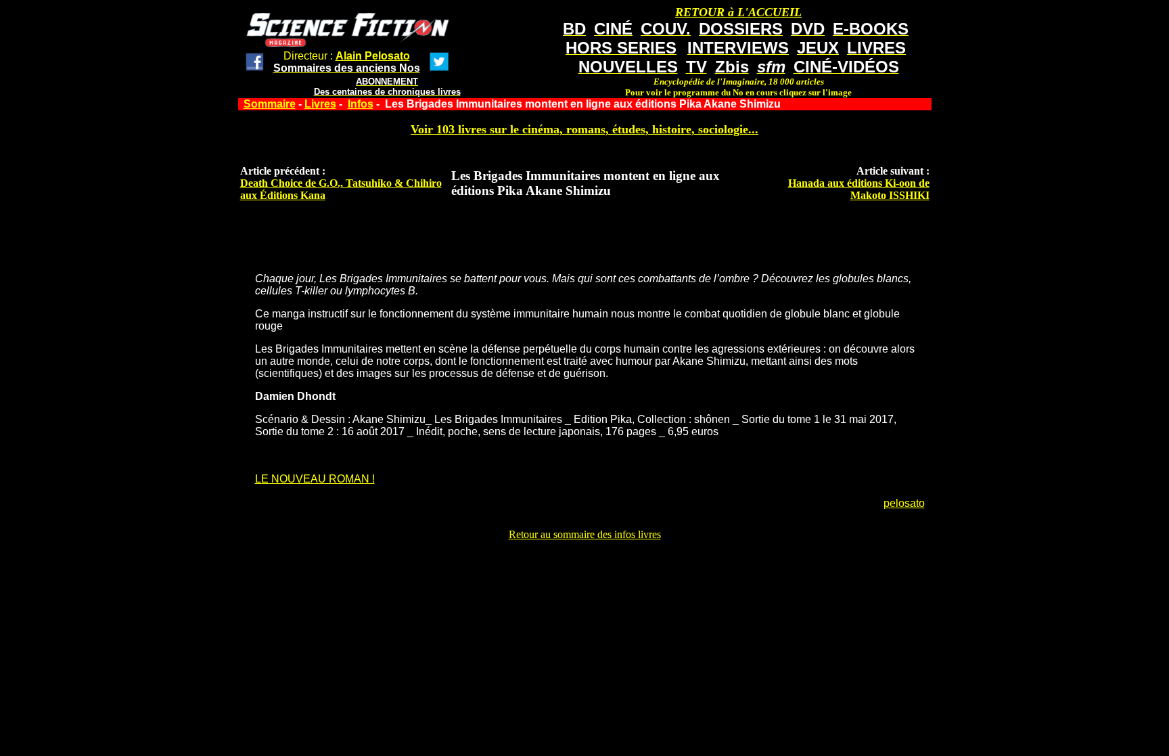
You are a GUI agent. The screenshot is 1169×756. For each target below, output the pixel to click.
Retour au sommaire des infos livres (585, 534)
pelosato (904, 503)
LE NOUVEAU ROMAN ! (315, 479)
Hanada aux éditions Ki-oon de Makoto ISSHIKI (859, 189)
